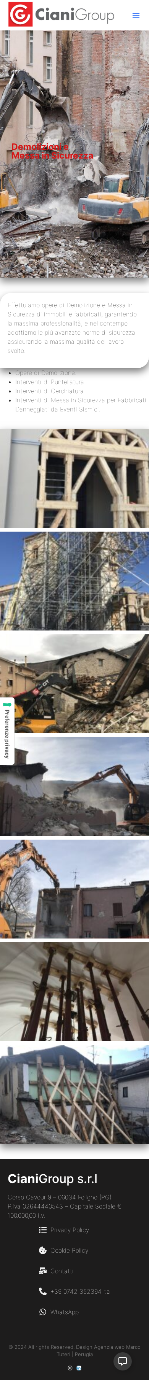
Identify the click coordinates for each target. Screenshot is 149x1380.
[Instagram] (70, 1368)
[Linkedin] (78, 1368)
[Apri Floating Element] (122, 1361)
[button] (136, 15)
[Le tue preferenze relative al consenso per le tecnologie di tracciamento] (7, 731)
